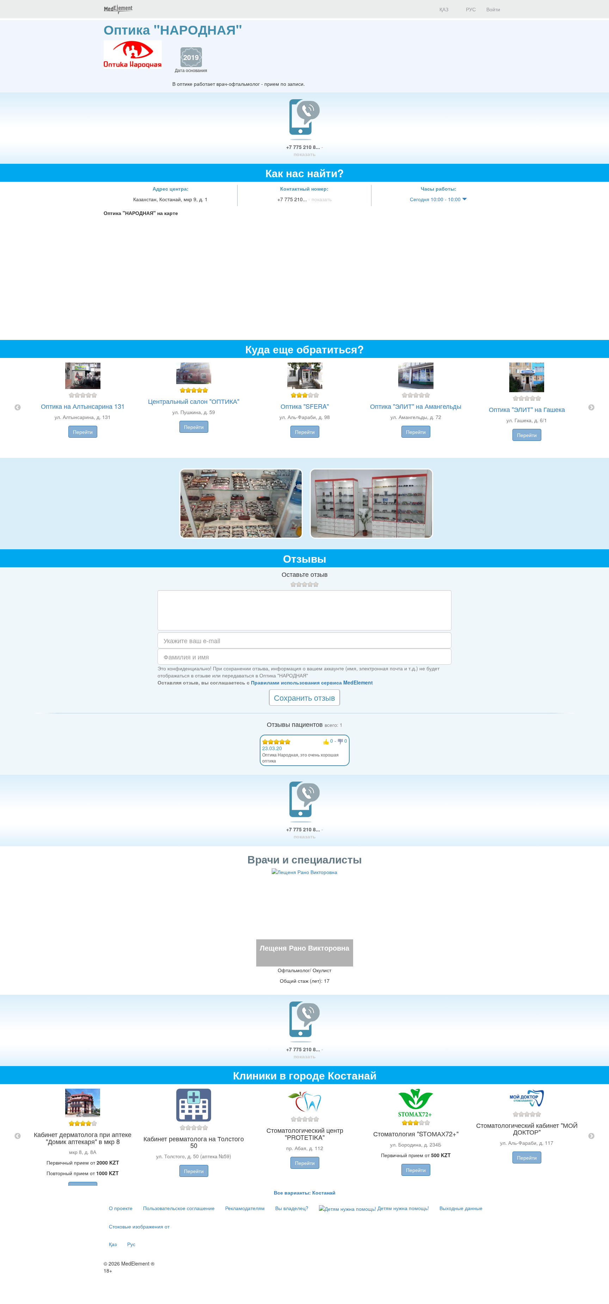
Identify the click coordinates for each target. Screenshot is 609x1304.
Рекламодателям (245, 1208)
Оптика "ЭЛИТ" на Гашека (527, 409)
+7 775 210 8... (304, 150)
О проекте (121, 1208)
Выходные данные (460, 1208)
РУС (470, 9)
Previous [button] (17, 407)
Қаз (113, 1244)
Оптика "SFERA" (305, 406)
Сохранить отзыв (304, 697)
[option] (304, 408)
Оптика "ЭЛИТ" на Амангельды (415, 406)
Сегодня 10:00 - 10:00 (436, 199)
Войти (493, 9)
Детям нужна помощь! (402, 1208)
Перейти (83, 431)
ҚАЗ (443, 9)
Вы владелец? (291, 1208)
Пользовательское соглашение (179, 1208)
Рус (131, 1244)
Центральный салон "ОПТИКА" (193, 401)
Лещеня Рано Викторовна (304, 948)
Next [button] (591, 407)
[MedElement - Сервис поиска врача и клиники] (118, 9)
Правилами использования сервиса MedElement (312, 682)
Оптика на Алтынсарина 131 (83, 406)
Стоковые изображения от (139, 1226)
